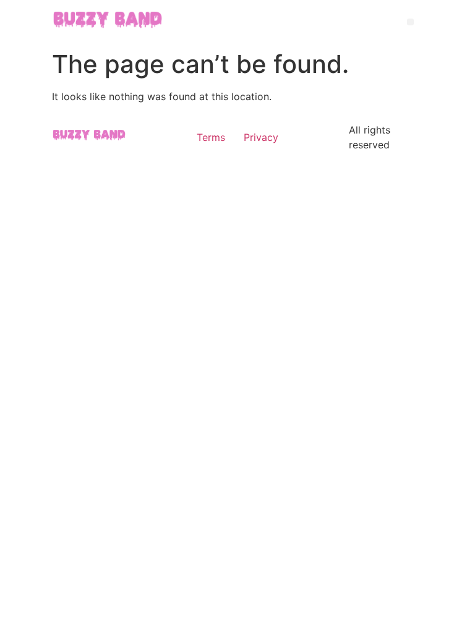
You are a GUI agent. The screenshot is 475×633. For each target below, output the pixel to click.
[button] (410, 22)
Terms (211, 137)
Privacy (261, 137)
